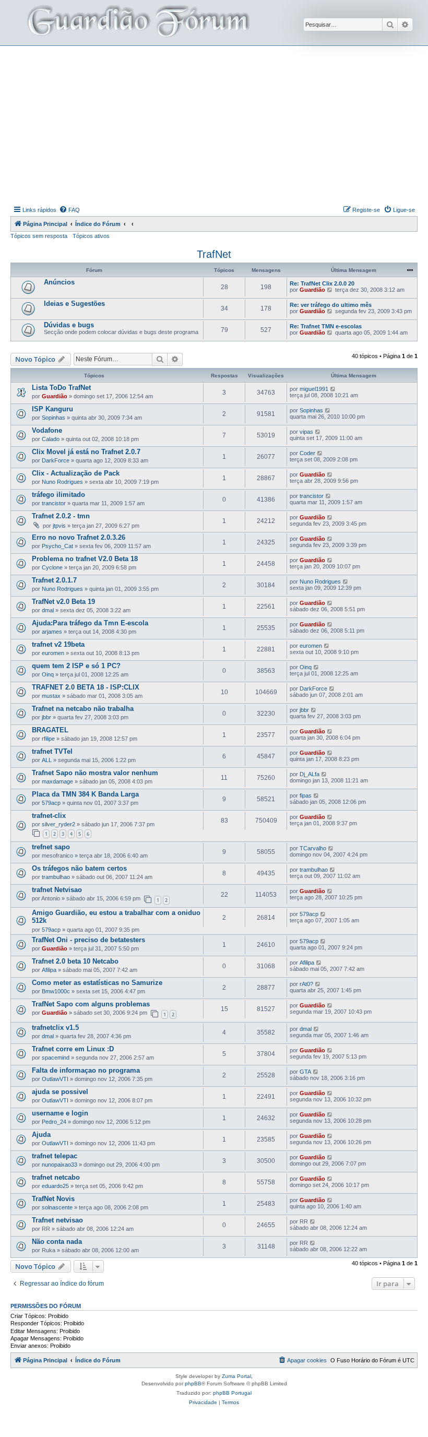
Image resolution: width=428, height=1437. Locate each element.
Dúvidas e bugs (69, 325)
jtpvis (59, 525)
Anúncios (59, 282)
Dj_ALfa (309, 774)
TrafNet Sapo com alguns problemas (91, 1004)
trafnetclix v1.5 (55, 1027)
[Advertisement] (219, 124)
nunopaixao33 (59, 1164)
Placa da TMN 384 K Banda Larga (85, 794)
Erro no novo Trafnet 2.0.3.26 (78, 537)
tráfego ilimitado (58, 494)
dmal (48, 610)
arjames (52, 631)
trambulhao (56, 877)
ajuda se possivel (60, 1092)
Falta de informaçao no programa (86, 1070)
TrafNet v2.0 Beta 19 (63, 601)
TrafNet (214, 254)
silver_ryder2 (58, 824)
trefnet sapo (51, 847)
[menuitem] (69, 210)
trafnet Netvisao (57, 890)
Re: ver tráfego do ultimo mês (331, 305)
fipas (306, 795)
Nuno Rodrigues (62, 482)
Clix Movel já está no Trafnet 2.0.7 (86, 452)
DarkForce (55, 460)
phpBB (193, 1383)
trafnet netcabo (56, 1177)
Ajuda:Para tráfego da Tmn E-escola (90, 623)
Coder (307, 453)
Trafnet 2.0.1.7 (54, 580)
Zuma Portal (236, 1376)
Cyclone (52, 567)
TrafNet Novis (53, 1199)
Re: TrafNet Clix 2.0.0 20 (322, 283)
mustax (51, 696)
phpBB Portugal (232, 1393)
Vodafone (47, 430)
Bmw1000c (56, 991)
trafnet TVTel (52, 751)
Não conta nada (57, 1241)
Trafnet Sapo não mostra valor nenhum (95, 773)
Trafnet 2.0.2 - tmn (61, 516)
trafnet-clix (49, 816)
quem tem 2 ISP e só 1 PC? (76, 666)
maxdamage (57, 781)
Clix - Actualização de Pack (76, 473)
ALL (47, 760)
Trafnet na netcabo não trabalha (83, 708)
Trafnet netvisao (57, 1220)
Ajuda (41, 1134)
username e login (60, 1113)
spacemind (55, 1057)
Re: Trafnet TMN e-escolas (326, 326)
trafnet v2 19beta (58, 644)
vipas (306, 432)
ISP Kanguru (52, 409)
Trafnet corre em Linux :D (73, 1049)
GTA (305, 1071)
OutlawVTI (55, 1079)
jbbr (46, 717)
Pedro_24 (54, 1122)
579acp (51, 803)
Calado (51, 439)
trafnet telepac (54, 1156)
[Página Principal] (137, 23)
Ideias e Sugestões (74, 303)
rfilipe (48, 738)
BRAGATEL (50, 730)
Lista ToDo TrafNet (61, 387)
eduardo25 (55, 1186)
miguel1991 (314, 389)
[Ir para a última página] (333, 389)
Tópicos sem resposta (38, 236)
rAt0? (306, 984)
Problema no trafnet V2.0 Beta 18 (85, 559)
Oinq (48, 674)
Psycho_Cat (57, 546)
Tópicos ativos (91, 236)
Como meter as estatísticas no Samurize (97, 983)
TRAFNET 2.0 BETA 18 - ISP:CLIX (85, 687)
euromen (53, 653)
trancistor (54, 503)
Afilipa (49, 970)
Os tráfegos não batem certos (79, 868)
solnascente (57, 1207)
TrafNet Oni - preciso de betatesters (88, 940)
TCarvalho (313, 848)
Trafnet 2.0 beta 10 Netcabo (75, 961)
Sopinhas (53, 417)
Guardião (312, 290)
